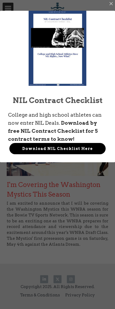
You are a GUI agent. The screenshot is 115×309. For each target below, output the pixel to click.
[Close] (111, 4)
